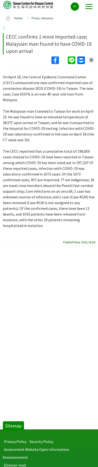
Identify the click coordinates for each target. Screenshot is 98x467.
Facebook (59, 60)
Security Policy (41, 441)
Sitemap (13, 426)
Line (72, 60)
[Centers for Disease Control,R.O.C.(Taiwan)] (28, 4)
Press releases (42, 18)
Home (18, 18)
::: (4, 27)
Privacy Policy (15, 441)
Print (81, 60)
